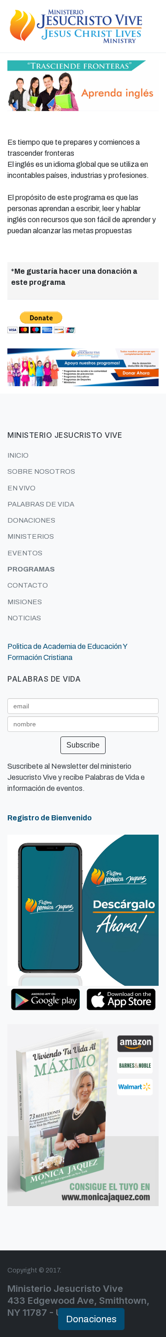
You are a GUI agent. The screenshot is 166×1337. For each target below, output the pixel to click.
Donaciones (91, 1319)
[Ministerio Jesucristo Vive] (75, 25)
